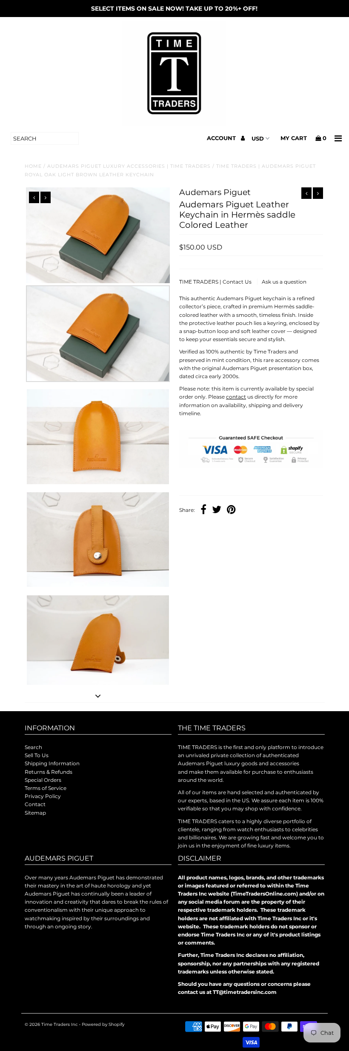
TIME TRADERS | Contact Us (216, 282)
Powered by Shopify (103, 1024)
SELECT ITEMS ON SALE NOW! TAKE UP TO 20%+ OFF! (174, 8)
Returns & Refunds (48, 772)
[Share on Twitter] (216, 510)
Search (33, 747)
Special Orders (43, 780)
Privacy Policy (43, 796)
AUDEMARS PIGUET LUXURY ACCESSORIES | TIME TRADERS (129, 166)
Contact (35, 804)
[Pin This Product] (231, 510)
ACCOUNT (222, 138)
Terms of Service (45, 788)
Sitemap (35, 813)
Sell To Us (37, 755)
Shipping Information (52, 763)
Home (33, 166)
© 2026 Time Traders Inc (51, 1024)
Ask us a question (284, 282)
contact (236, 396)
